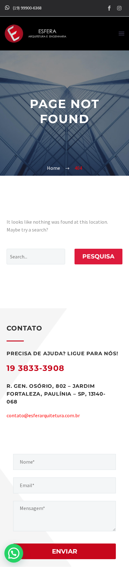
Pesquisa (98, 256)
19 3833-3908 (35, 368)
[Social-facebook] (109, 8)
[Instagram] (119, 8)
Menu (121, 33)
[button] (13, 553)
